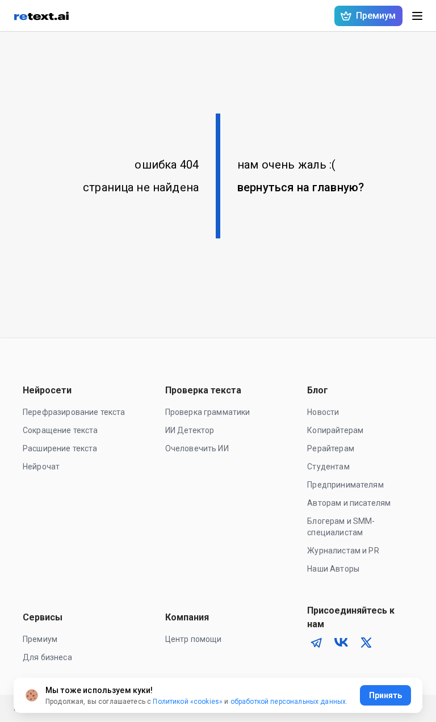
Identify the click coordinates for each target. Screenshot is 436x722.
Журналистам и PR (343, 550)
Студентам (328, 466)
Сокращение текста (60, 430)
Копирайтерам (335, 430)
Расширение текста (60, 448)
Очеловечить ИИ (197, 448)
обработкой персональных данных (288, 702)
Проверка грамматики (207, 412)
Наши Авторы (333, 568)
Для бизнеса (47, 657)
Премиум (40, 639)
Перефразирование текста (74, 412)
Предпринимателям (345, 484)
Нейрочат (41, 466)
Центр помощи (193, 639)
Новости (323, 412)
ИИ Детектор (190, 430)
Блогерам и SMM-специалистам (341, 527)
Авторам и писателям (349, 502)
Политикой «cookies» (188, 702)
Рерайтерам (330, 448)
